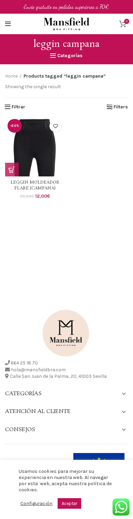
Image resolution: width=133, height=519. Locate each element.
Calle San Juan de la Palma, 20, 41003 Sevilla (58, 376)
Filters (121, 107)
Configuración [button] (36, 503)
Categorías (70, 55)
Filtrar (18, 107)
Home (11, 76)
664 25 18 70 (24, 363)
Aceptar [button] (69, 503)
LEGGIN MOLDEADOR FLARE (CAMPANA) (35, 185)
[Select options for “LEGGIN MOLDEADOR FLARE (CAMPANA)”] (12, 169)
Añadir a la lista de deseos (55, 126)
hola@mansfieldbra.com (38, 370)
